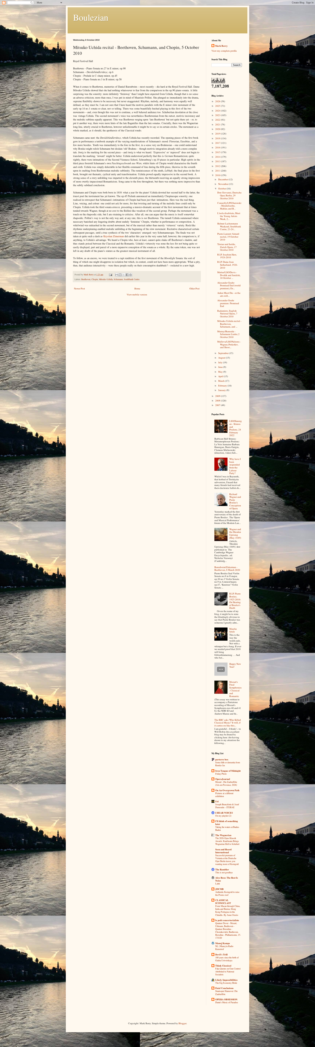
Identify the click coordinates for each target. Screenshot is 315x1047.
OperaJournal (222, 779)
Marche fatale (233, 630)
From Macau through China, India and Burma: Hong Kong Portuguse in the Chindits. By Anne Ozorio (227, 910)
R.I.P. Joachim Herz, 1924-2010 (227, 256)
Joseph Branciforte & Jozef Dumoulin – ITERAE (227, 806)
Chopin (95, 279)
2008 (218, 400)
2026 (218, 101)
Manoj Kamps (222, 943)
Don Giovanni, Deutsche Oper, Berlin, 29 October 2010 (229, 195)
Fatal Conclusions (224, 988)
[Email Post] (110, 274)
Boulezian (90, 17)
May (220, 371)
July (220, 362)
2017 (218, 143)
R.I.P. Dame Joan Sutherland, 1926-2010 (227, 264)
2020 (218, 129)
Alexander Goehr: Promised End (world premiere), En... (229, 285)
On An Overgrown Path (227, 790)
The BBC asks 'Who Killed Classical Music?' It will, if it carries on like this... (227, 722)
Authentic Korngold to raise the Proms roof (227, 893)
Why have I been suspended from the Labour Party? (235, 466)
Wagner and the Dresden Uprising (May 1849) (235, 533)
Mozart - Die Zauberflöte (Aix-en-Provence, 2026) (226, 783)
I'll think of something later (226, 822)
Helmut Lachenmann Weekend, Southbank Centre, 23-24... (229, 226)
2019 (218, 133)
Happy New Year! (235, 665)
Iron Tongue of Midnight (228, 770)
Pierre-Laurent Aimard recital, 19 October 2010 (228, 236)
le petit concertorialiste (227, 920)
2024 (218, 110)
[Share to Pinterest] (130, 275)
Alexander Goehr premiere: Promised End (228, 303)
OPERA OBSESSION (226, 999)
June (220, 367)
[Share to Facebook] (127, 275)
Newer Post (79, 288)
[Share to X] (123, 275)
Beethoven (85, 279)
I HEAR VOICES (224, 812)
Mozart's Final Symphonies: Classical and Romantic (235, 689)
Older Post (194, 288)
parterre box (221, 759)
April (221, 376)
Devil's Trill (221, 954)
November (223, 184)
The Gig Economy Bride (226, 982)
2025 (218, 105)
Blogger (182, 1023)
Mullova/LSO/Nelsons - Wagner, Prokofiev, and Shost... (229, 344)
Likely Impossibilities (226, 979)
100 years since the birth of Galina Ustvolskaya (227, 959)
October (222, 188)
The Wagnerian (223, 835)
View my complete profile (224, 50)
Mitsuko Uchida (106, 279)
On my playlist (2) (223, 815)
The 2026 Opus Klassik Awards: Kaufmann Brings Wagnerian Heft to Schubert (227, 841)
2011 (218, 170)
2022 (218, 119)
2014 (218, 156)
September (223, 353)
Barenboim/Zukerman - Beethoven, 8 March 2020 (227, 568)
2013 (218, 161)
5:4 (217, 801)
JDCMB (219, 889)
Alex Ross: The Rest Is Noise (226, 879)
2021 (218, 124)
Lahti (217, 883)
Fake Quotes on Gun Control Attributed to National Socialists (227, 971)
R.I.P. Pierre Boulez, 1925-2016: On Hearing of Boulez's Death (235, 600)
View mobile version (137, 294)
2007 (218, 405)
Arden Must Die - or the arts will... (228, 294)
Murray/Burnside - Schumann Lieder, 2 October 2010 (228, 334)
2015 (218, 152)
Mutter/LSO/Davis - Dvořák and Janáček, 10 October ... (228, 275)
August (222, 357)
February (223, 385)
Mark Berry (221, 45)
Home (137, 288)
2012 (218, 166)
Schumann (118, 279)
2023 (218, 115)
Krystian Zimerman (113, 236)
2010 (218, 175)
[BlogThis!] (120, 275)
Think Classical (223, 965)
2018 (218, 138)
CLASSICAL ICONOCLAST (223, 901)
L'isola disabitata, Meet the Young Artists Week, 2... (228, 215)
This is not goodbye (224, 872)
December (223, 179)
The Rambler (222, 869)
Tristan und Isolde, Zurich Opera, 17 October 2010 (227, 246)
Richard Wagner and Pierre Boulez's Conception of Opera (235, 501)
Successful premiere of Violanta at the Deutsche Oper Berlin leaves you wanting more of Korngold (227, 859)
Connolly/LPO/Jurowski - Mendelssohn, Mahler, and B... (229, 205)
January (222, 390)
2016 (218, 147)
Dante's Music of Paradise (226, 1002)
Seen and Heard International (223, 851)
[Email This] (116, 275)
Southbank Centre (131, 279)
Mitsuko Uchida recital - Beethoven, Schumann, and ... (229, 323)
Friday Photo (221, 773)
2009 (218, 396)
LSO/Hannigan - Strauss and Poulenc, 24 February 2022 (235, 428)
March (221, 380)
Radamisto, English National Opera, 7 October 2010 (227, 313)
